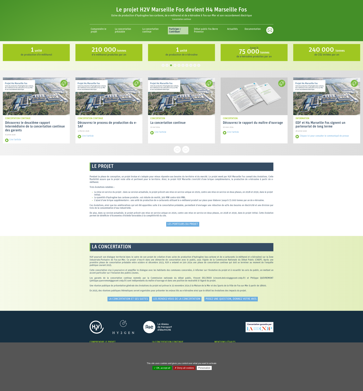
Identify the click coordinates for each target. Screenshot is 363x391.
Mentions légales (224, 342)
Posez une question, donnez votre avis (231, 299)
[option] (56, 52)
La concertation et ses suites (128, 299)
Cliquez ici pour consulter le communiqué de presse (324, 136)
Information (302, 118)
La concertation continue (168, 123)
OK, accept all (163, 368)
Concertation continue (17, 118)
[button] (99, 30)
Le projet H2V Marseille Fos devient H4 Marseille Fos (181, 10)
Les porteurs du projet (182, 224)
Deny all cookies (185, 368)
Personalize (204, 368)
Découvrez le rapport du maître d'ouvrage (253, 123)
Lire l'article (15, 140)
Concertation (157, 118)
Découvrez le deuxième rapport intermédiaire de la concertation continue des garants (35, 126)
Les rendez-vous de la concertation (176, 299)
